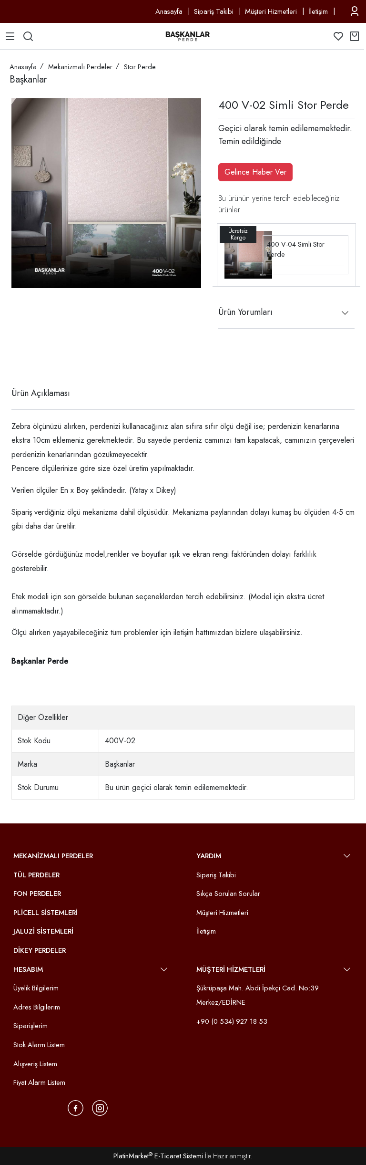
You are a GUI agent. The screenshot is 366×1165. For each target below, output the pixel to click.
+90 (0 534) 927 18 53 (231, 1021)
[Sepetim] (354, 36)
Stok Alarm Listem (39, 1045)
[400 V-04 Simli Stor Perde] (248, 254)
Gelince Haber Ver (255, 171)
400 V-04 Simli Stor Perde (296, 249)
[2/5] (23, 358)
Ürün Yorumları (245, 312)
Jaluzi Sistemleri (43, 931)
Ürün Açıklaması (40, 393)
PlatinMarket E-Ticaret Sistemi (158, 1156)
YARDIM (208, 856)
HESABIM (28, 969)
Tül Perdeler (36, 875)
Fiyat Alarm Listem (39, 1082)
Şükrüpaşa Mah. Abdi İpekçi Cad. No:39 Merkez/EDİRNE (257, 995)
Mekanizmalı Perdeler (53, 856)
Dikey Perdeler (39, 950)
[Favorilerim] (338, 36)
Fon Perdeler (37, 893)
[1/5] (17, 358)
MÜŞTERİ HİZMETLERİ (230, 969)
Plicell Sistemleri (45, 912)
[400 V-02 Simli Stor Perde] (106, 193)
